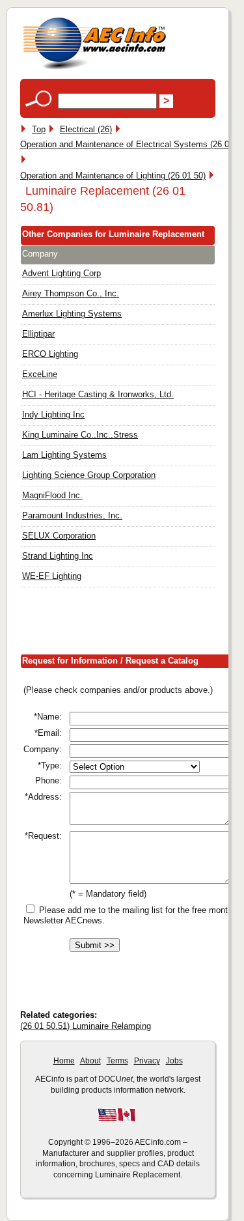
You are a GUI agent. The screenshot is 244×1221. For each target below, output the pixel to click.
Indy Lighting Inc (53, 414)
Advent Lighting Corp (61, 273)
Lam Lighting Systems (64, 455)
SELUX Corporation (59, 535)
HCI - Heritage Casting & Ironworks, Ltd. (98, 394)
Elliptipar (38, 334)
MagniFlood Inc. (52, 495)
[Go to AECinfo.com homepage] (94, 68)
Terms (117, 1061)
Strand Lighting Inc (57, 556)
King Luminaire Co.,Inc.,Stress (80, 435)
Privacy (147, 1061)
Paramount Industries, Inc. (72, 515)
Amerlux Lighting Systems (72, 313)
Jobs (174, 1061)
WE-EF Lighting (51, 576)
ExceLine (39, 374)
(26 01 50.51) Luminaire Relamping (85, 1026)
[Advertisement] (132, 624)
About (90, 1061)
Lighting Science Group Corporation (89, 475)
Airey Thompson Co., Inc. (70, 293)
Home (64, 1061)
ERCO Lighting (50, 354)
